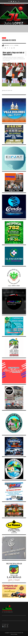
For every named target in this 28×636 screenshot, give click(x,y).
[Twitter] (13, 1)
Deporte (4, 38)
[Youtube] (16, 1)
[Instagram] (11, 1)
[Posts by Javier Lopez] (3, 45)
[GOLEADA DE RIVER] (14, 68)
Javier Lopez (6, 45)
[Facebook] (9, 1)
